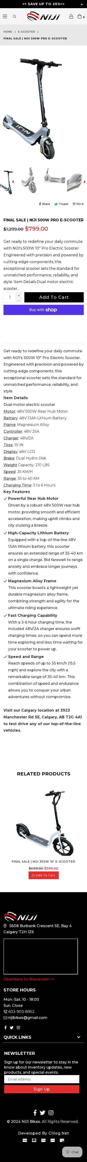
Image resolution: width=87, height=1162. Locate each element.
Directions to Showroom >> (29, 979)
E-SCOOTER (26, 31)
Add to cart (45, 875)
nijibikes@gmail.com (27, 1017)
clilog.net (58, 1133)
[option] (31, 181)
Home (7, 31)
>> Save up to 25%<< (43, 4)
